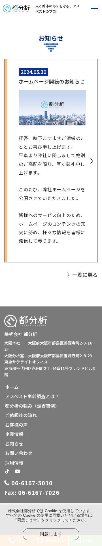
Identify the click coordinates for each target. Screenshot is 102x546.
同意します (51, 534)
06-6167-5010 (32, 483)
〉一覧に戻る (82, 274)
